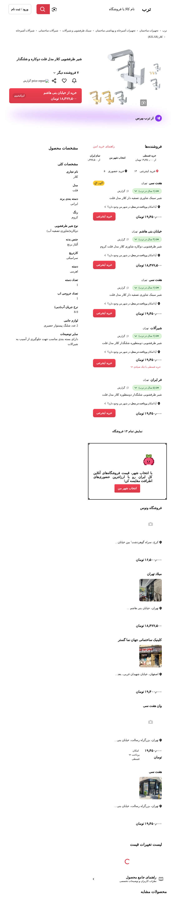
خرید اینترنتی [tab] (145, 171)
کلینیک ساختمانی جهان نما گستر (140, 640)
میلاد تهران (154, 574)
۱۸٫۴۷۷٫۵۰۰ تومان (149, 265)
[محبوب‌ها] (64, 80)
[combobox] (93, 9)
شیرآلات (156, 328)
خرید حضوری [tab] (114, 171)
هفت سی (155, 183)
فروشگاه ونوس (151, 508)
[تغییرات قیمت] (74, 80)
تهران (144, 183)
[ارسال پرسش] (158, 118)
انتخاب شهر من (127, 488)
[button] (19, 9)
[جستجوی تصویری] (54, 9)
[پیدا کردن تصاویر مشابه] (143, 102)
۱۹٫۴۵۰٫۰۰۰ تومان (149, 217)
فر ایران (156, 379)
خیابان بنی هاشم (150, 231)
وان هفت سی (152, 706)
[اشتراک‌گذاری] (54, 81)
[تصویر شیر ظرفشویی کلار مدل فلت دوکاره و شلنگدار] (155, 69)
